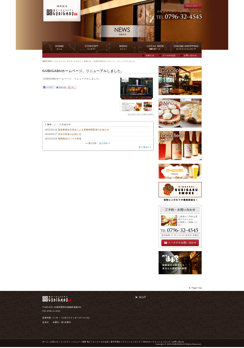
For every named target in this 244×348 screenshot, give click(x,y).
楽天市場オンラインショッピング (126, 342)
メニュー (76, 342)
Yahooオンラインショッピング (156, 342)
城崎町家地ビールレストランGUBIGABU (61, 11)
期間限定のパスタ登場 (69, 138)
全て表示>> (145, 147)
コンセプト (65, 342)
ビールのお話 (169, 55)
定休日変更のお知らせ (69, 134)
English (193, 5)
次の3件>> (104, 143)
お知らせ (150, 55)
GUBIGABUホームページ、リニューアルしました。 (115, 61)
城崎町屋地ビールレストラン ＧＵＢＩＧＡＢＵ (61, 61)
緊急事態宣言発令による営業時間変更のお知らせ (83, 129)
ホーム (45, 342)
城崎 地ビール (88, 342)
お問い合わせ (190, 55)
